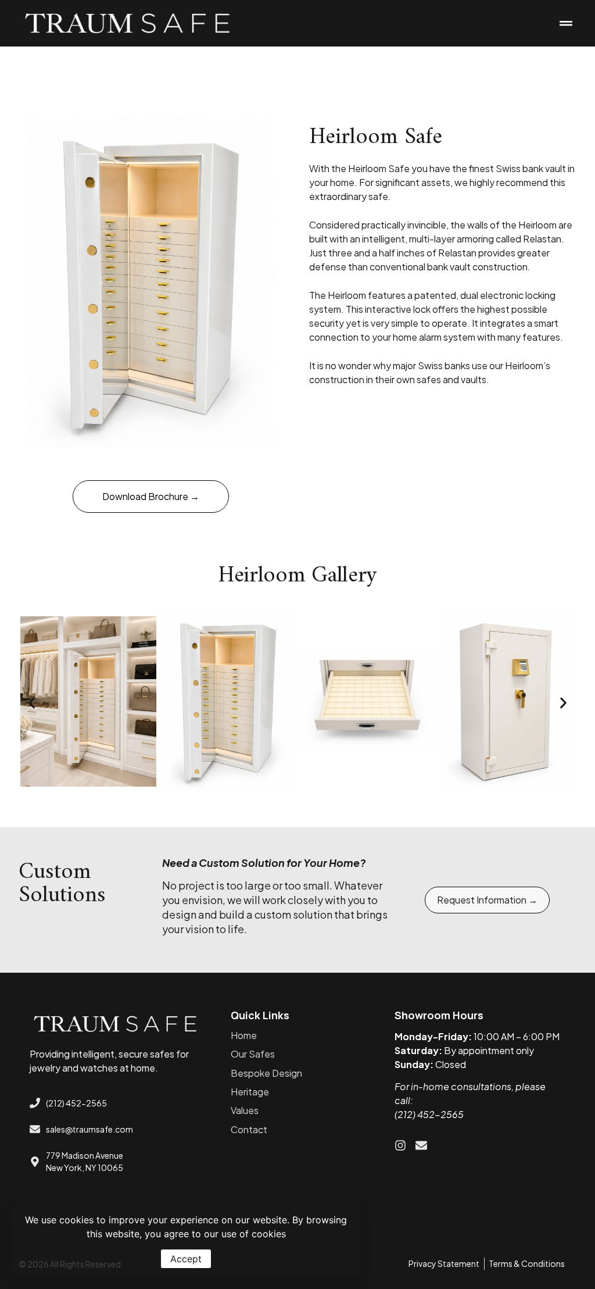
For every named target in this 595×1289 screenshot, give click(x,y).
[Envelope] (421, 1145)
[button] (565, 23)
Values (245, 1110)
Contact (249, 1129)
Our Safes (253, 1054)
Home (244, 1035)
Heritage (250, 1092)
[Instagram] (400, 1145)
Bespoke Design (266, 1073)
